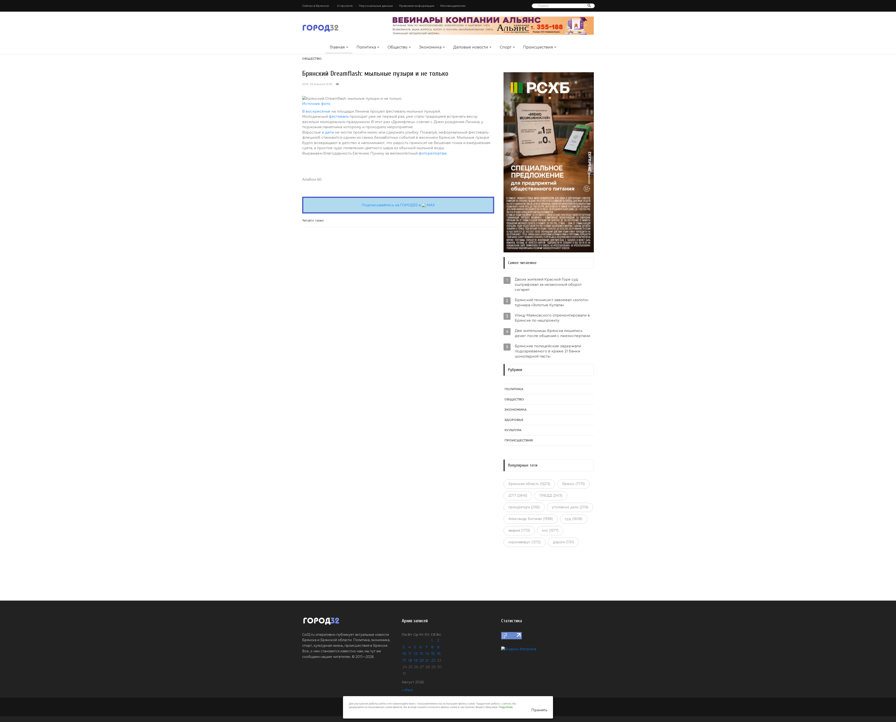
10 (404, 653)
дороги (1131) (563, 542)
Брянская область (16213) (529, 484)
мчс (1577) (550, 530)
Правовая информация (416, 5)
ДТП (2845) (517, 495)
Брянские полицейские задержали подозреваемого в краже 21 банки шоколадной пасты (548, 351)
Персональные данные (376, 5)
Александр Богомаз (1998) (530, 519)
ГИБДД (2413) (550, 495)
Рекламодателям (453, 5)
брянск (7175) (573, 484)
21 (427, 660)
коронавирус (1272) (524, 542)
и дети (328, 132)
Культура (513, 430)
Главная (337, 47)
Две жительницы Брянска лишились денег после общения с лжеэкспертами (552, 333)
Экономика (430, 47)
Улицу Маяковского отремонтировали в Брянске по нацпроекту (552, 318)
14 (427, 653)
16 (439, 653)
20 (422, 660)
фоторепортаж (433, 153)
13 (421, 653)
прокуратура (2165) (524, 507)
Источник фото (316, 103)
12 (415, 653)
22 (433, 660)
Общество (397, 47)
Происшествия (538, 47)
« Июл (407, 690)
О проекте (345, 5)
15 (433, 653)
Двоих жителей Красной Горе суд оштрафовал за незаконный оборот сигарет (548, 284)
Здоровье (513, 420)
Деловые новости (470, 47)
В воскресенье (316, 111)
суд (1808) (573, 519)
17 (404, 660)
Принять (539, 710)
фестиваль (339, 116)
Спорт (505, 47)
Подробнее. (506, 707)
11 (409, 653)
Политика (366, 47)
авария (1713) (519, 530)
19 (416, 660)
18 (410, 660)
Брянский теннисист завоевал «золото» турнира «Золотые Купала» (551, 302)
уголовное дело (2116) (570, 507)
